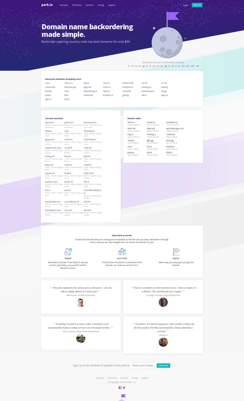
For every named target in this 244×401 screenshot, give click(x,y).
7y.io (66, 91)
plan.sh (87, 156)
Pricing (101, 5)
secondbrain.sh (71, 201)
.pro (187, 65)
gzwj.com (49, 139)
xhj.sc (67, 99)
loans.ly (164, 87)
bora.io (67, 156)
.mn (183, 65)
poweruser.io (90, 122)
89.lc (66, 95)
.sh (158, 65)
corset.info (50, 87)
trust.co (107, 87)
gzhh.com (69, 122)
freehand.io (89, 130)
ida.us (86, 82)
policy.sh (49, 164)
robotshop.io (90, 139)
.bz (161, 65)
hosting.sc (147, 87)
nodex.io (68, 139)
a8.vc (144, 95)
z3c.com (68, 210)
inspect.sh (50, 173)
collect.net (89, 173)
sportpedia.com (52, 201)
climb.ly (48, 130)
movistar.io (127, 87)
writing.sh (49, 156)
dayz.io (164, 95)
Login (185, 5)
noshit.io (88, 164)
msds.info (88, 95)
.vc (150, 65)
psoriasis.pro (148, 91)
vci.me (164, 82)
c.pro (47, 82)
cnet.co (106, 82)
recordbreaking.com (92, 191)
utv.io (47, 190)
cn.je (66, 130)
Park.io (47, 5)
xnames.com (51, 181)
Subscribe (163, 365)
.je (179, 65)
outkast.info (128, 82)
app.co (48, 99)
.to (139, 65)
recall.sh (68, 147)
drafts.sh (68, 181)
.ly (147, 65)
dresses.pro (70, 87)
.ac (172, 65)
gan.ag (125, 95)
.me (154, 65)
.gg (143, 65)
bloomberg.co (90, 91)
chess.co (68, 82)
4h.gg (163, 91)
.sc (169, 65)
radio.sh (87, 147)
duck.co (106, 91)
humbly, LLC (130, 382)
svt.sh (145, 82)
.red (197, 65)
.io (129, 65)
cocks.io (68, 164)
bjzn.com (49, 122)
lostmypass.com (53, 210)
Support (111, 5)
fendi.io (67, 173)
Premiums (76, 5)
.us (136, 65)
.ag (165, 65)
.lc (176, 65)
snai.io (48, 95)
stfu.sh (87, 201)
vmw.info (126, 91)
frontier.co (108, 95)
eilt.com (87, 210)
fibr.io (86, 181)
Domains (64, 5)
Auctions (90, 5)
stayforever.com (53, 147)
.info (192, 65)
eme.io (67, 190)
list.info (48, 91)
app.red (87, 87)
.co (132, 65)
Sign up (197, 5)
